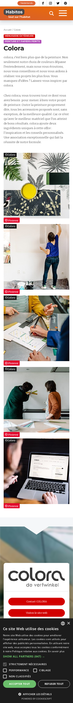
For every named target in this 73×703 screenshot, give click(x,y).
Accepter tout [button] (19, 684)
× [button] (68, 623)
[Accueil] (17, 13)
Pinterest (65, 3)
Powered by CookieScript (36, 698)
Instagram (50, 3)
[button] (36, 656)
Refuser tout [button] (54, 684)
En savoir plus (56, 651)
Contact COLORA (36, 601)
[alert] (36, 660)
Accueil (8, 30)
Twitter (58, 3)
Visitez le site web (36, 612)
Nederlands (26, 3)
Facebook (43, 3)
